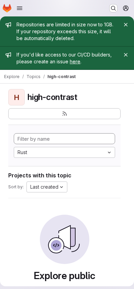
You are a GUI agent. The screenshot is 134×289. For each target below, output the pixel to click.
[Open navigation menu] (19, 8)
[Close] (126, 25)
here (75, 61)
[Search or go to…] (113, 8)
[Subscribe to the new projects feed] (64, 113)
